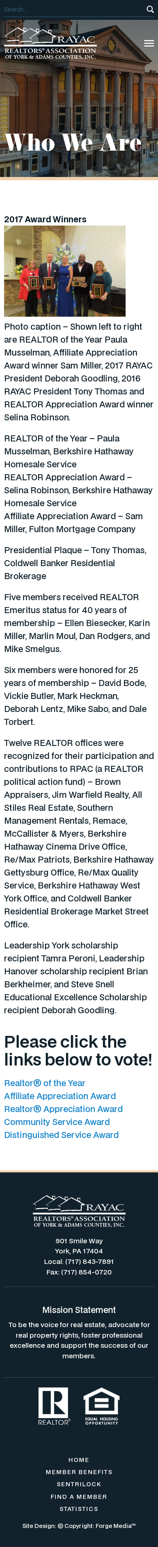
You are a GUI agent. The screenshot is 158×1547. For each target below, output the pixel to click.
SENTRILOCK (79, 1484)
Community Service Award (57, 1121)
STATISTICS (79, 1509)
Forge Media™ (116, 1526)
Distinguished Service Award (61, 1134)
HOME (79, 1460)
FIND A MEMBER (79, 1496)
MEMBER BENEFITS (79, 1472)
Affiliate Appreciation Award (60, 1096)
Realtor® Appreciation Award (63, 1108)
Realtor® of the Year (44, 1083)
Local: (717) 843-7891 (79, 1261)
